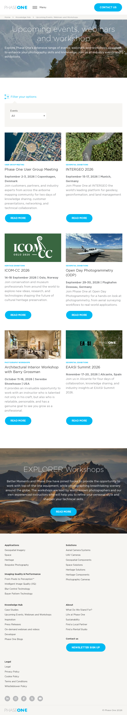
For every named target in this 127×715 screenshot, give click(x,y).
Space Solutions (74, 565)
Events (14, 111)
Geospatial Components (78, 560)
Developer (10, 634)
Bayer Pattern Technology (19, 593)
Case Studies (11, 610)
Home (7, 17)
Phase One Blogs (14, 639)
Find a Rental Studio (76, 629)
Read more (18, 218)
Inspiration (10, 619)
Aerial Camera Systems (78, 550)
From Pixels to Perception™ (19, 579)
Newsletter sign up (86, 647)
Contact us (108, 7)
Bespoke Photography (17, 565)
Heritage (9, 560)
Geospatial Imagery (15, 550)
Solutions (71, 545)
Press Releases (13, 624)
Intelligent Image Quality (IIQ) (20, 584)
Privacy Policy (12, 671)
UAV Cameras (73, 555)
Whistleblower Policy (16, 686)
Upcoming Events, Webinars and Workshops (28, 614)
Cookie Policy (12, 676)
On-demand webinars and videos (22, 629)
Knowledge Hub (23, 17)
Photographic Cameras (78, 579)
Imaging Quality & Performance (23, 574)
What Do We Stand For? (79, 610)
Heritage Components (77, 574)
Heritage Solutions (75, 569)
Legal (8, 661)
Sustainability (73, 619)
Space (8, 555)
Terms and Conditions (16, 681)
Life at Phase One (75, 614)
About (69, 605)
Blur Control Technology (17, 589)
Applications (12, 545)
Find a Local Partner (76, 624)
